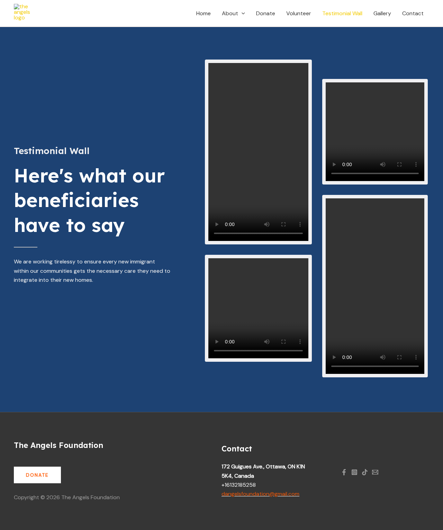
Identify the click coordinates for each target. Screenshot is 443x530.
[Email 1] (375, 472)
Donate (265, 13)
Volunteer (298, 13)
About (230, 13)
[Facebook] (344, 472)
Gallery (382, 13)
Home (203, 13)
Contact (413, 13)
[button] (241, 13)
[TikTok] (365, 472)
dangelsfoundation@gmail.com (260, 493)
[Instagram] (354, 472)
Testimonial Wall (342, 13)
